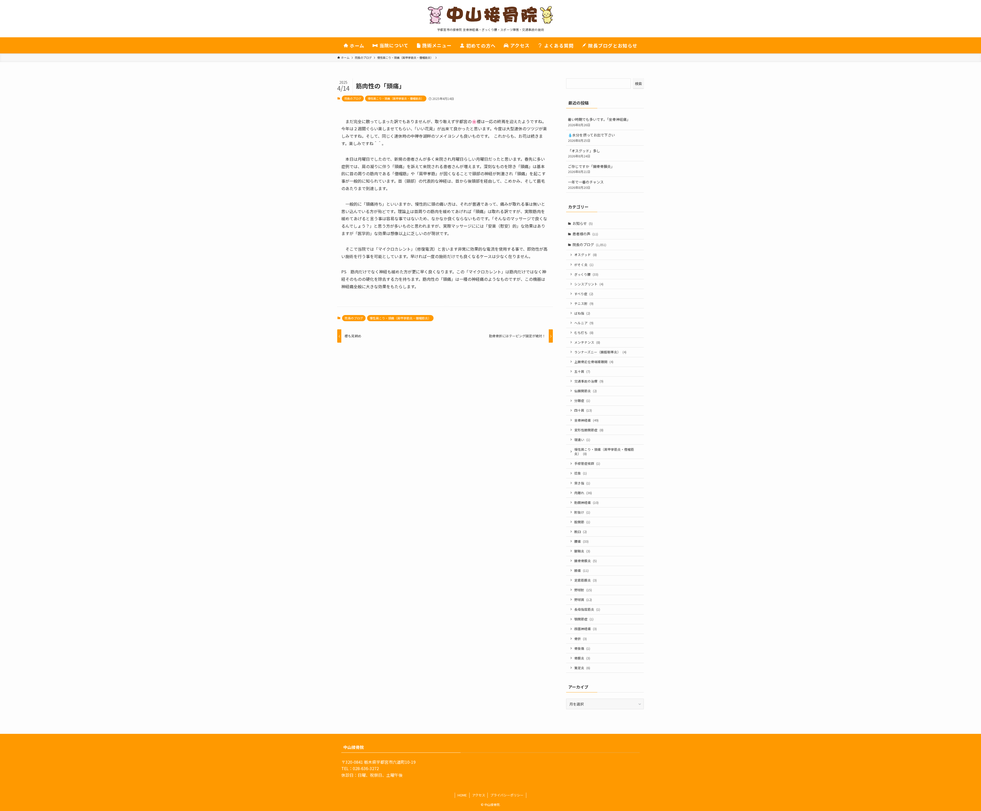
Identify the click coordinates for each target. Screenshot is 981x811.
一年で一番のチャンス (586, 184)
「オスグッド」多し (584, 153)
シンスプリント (588, 284)
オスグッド (585, 254)
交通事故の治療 (588, 381)
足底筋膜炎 (585, 580)
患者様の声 (585, 233)
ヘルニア (583, 322)
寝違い (582, 439)
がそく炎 (583, 264)
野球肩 (583, 599)
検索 (638, 83)
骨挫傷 (582, 648)
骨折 (580, 638)
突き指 (582, 483)
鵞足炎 (582, 667)
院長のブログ (352, 98)
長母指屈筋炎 (587, 609)
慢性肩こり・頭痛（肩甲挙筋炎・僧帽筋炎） (396, 98)
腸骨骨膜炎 (585, 560)
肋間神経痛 (586, 502)
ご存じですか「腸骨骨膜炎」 (591, 169)
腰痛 (581, 541)
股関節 (582, 521)
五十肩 (582, 371)
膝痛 (581, 570)
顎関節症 (583, 619)
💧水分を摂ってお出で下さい (591, 137)
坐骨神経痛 (586, 420)
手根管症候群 (587, 463)
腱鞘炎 (582, 551)
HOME (462, 795)
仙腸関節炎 (585, 390)
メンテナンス (587, 342)
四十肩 (583, 410)
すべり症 (583, 293)
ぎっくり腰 (586, 274)
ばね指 (582, 313)
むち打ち (583, 332)
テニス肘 (583, 303)
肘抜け (582, 512)
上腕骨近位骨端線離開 (593, 361)
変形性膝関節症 (588, 429)
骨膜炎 (582, 658)
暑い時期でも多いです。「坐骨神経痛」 (599, 122)
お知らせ (583, 223)
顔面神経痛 (585, 628)
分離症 (582, 400)
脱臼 (580, 531)
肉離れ (583, 492)
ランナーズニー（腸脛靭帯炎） (600, 352)
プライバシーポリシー (506, 795)
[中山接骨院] (490, 15)
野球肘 (583, 589)
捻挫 (580, 473)
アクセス (478, 795)
